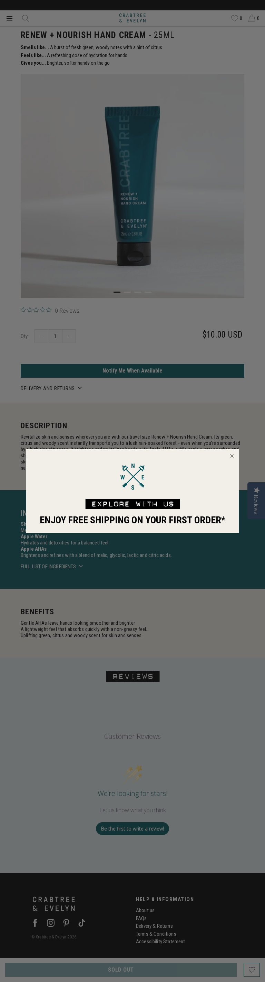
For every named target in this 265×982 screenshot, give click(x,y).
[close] (231, 455)
